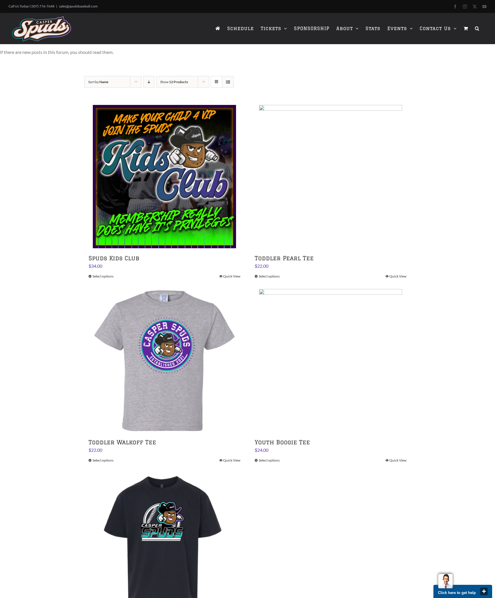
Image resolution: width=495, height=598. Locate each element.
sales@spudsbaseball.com (78, 6)
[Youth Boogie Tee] (330, 360)
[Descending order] (148, 82)
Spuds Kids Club (114, 258)
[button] (477, 28)
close (484, 591)
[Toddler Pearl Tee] (330, 176)
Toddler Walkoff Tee (122, 442)
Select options (103, 276)
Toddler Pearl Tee (284, 258)
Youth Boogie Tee (282, 442)
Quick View (231, 276)
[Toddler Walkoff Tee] (164, 360)
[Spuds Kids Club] (164, 176)
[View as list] (227, 81)
